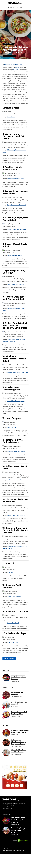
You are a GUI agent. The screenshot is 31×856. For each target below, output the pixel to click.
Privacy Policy (17, 847)
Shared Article (8, 43)
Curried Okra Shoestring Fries (15, 401)
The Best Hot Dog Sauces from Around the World (20, 731)
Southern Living (17, 64)
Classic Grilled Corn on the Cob (16, 515)
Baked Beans (11, 117)
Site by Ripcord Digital (12, 851)
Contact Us (4, 847)
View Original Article (9, 658)
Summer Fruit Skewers (14, 596)
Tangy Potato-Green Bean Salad (16, 205)
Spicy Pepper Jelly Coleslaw (15, 284)
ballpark (17, 67)
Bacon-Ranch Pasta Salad (14, 255)
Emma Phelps (8, 64)
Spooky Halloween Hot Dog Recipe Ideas (19, 713)
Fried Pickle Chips (12, 642)
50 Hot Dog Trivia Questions (17, 693)
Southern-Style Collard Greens (16, 451)
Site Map (11, 847)
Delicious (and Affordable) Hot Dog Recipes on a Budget (18, 742)
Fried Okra (10, 572)
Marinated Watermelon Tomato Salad (17, 372)
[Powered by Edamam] (20, 841)
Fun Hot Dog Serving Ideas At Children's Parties (18, 830)
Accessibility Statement (9, 848)
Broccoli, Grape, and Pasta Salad (16, 229)
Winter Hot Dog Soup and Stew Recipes (18, 751)
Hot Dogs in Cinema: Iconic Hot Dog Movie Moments (18, 677)
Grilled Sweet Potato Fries (15, 480)
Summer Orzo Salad (13, 623)
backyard (15, 70)
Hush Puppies (11, 427)
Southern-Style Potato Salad (15, 178)
